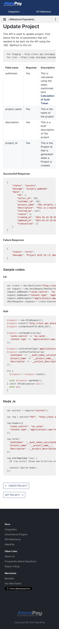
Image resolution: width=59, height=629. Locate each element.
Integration (14, 11)
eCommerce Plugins (16, 534)
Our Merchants (13, 583)
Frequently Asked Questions (20, 561)
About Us (10, 556)
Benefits (9, 578)
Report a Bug (12, 566)
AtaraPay (9, 544)
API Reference (13, 539)
